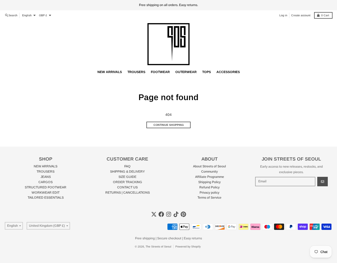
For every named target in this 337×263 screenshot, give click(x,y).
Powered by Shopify (188, 246)
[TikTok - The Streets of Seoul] (176, 214)
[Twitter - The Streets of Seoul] (154, 214)
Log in (283, 15)
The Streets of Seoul (158, 246)
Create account (300, 15)
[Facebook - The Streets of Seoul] (161, 214)
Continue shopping (168, 124)
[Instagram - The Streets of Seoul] (168, 214)
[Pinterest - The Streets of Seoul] (183, 214)
